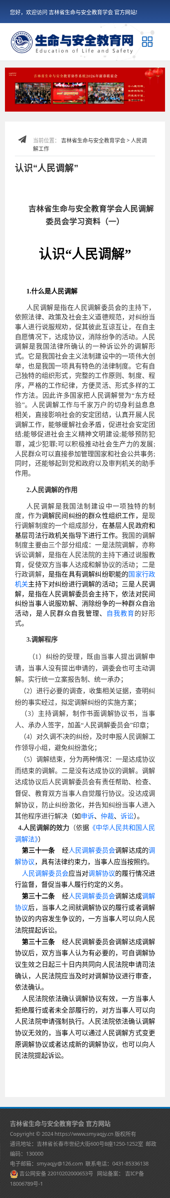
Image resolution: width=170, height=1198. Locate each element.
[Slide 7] (101, 100)
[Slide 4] (68, 100)
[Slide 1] (34, 100)
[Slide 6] (90, 100)
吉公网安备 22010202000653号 (56, 1173)
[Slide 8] (113, 100)
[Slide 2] (45, 100)
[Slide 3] (57, 100)
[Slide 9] (124, 100)
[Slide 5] (79, 100)
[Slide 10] (135, 100)
